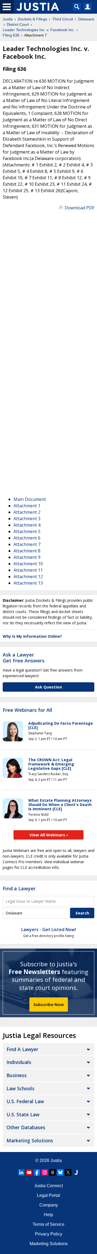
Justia (56, 1160)
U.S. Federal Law (25, 1101)
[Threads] (52, 1172)
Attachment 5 (26, 531)
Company (48, 1205)
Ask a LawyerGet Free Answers (23, 657)
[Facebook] (37, 1172)
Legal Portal (48, 1195)
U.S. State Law (22, 1114)
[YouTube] (29, 1172)
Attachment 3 (26, 519)
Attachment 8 (26, 551)
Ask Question (48, 687)
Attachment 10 (28, 564)
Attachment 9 (26, 557)
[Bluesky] (60, 1172)
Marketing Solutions (29, 1140)
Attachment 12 (28, 576)
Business (16, 1075)
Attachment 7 (26, 544)
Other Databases (25, 1127)
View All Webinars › (48, 834)
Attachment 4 (26, 525)
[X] (68, 1172)
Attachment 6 (26, 538)
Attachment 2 (26, 512)
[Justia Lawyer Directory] (76, 1172)
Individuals (18, 1062)
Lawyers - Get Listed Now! (48, 929)
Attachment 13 (28, 583)
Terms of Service (48, 1224)
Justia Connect (48, 1185)
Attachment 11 (28, 570)
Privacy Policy (48, 1234)
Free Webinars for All (27, 710)
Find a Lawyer (19, 888)
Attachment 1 (26, 506)
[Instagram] (44, 1172)
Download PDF (79, 208)
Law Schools (20, 1088)
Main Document (29, 499)
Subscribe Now (48, 1004)
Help (48, 1214)
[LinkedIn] (21, 1172)
